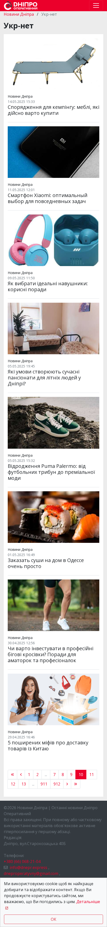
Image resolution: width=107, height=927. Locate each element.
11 (91, 774)
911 (44, 784)
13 (23, 784)
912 (57, 784)
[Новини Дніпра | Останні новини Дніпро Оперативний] (20, 5)
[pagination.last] (75, 784)
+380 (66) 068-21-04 (22, 861)
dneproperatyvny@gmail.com (31, 873)
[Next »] (67, 784)
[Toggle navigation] (96, 5)
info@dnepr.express (28, 867)
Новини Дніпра (19, 14)
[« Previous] (12, 774)
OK (53, 919)
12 (13, 784)
